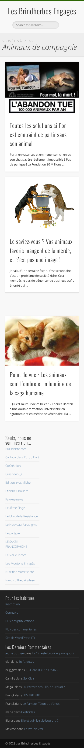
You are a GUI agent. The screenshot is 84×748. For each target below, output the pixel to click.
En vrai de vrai (33, 729)
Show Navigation (67, 42)
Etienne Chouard (16, 491)
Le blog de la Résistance (21, 516)
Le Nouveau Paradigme (21, 524)
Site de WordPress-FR (20, 638)
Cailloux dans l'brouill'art (22, 457)
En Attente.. (26, 661)
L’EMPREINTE (31, 695)
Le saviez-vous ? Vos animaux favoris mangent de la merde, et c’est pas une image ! (41, 250)
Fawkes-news (14, 499)
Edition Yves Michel (18, 482)
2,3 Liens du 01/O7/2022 (41, 670)
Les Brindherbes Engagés (42, 10)
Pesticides (28, 712)
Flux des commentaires (21, 629)
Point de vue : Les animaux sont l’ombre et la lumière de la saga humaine (40, 383)
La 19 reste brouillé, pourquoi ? (53, 653)
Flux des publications (19, 621)
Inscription (12, 604)
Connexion (12, 612)
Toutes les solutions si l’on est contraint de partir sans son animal (38, 134)
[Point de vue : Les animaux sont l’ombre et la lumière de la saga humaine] (42, 341)
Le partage (12, 533)
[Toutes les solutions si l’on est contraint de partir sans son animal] (42, 89)
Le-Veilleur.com (15, 555)
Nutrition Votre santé (19, 572)
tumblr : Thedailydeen (20, 580)
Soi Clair (28, 678)
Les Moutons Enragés (20, 563)
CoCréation (13, 466)
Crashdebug (13, 474)
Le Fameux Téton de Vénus (41, 703)
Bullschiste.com (15, 449)
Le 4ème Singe (15, 508)
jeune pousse (14, 653)
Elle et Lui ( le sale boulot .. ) (39, 720)
